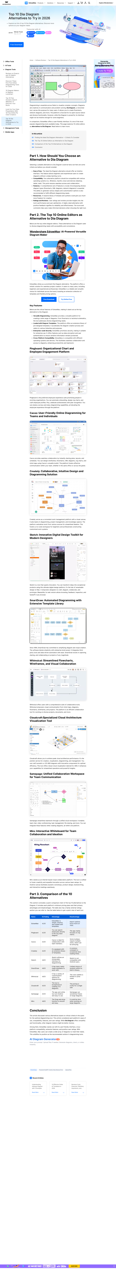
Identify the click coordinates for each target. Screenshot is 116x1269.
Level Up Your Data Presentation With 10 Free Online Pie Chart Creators (12, 112)
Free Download (16, 45)
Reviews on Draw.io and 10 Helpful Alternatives (12, 75)
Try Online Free (66, 299)
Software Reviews (40, 60)
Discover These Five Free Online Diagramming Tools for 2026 (12, 83)
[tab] (11, 61)
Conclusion (38, 147)
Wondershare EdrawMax (45, 231)
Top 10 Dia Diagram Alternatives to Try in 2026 (12, 121)
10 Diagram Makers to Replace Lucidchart (12, 92)
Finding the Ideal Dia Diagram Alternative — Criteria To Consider (57, 137)
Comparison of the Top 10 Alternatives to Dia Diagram (53, 144)
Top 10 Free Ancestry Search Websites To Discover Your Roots (11, 101)
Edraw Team (18, 32)
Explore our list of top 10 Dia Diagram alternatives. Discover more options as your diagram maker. (31, 24)
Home (31, 60)
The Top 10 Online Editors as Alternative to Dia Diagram (54, 141)
